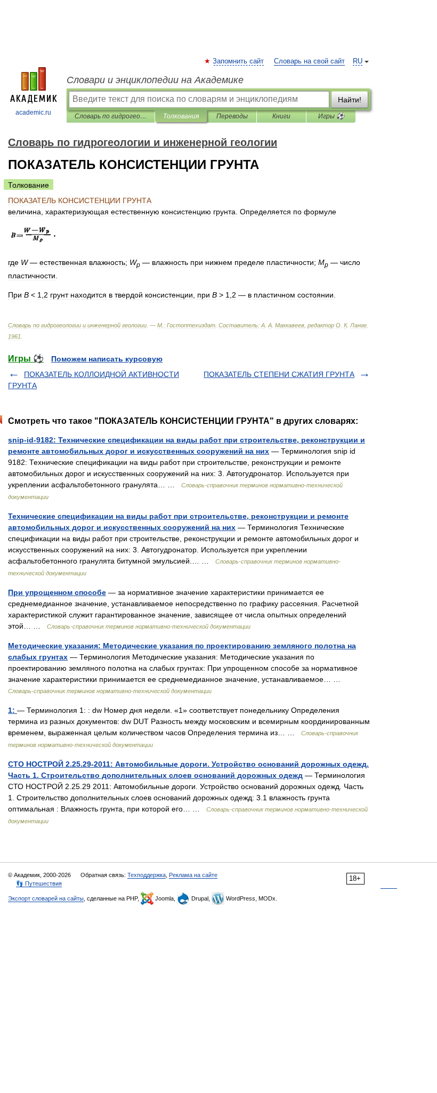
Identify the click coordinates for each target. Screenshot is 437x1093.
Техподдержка (146, 875)
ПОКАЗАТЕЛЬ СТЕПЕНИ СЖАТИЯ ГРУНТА (279, 374)
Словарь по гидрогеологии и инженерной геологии (111, 116)
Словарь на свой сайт (309, 61)
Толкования (181, 116)
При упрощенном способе (57, 592)
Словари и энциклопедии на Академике (155, 80)
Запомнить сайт (239, 61)
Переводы (232, 116)
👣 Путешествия (39, 883)
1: (12, 710)
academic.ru (33, 112)
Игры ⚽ (331, 116)
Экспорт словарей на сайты (46, 898)
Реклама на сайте (193, 875)
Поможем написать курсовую (107, 359)
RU (357, 61)
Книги (281, 116)
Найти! (349, 99)
